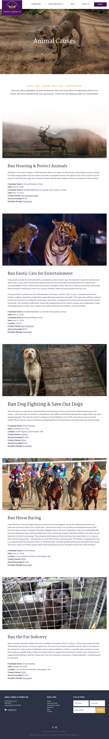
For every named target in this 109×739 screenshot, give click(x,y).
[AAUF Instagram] (56, 727)
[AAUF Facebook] (53, 727)
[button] (36, 4)
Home (49, 701)
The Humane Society (29, 195)
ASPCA (24, 434)
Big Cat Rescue (27, 326)
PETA (23, 440)
